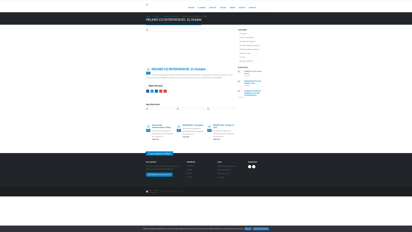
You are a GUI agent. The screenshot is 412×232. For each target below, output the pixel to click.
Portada (191, 7)
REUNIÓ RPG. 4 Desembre (193, 125)
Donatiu (232, 7)
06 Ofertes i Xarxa (245, 53)
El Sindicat (202, 7)
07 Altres (242, 57)
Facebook (147, 91)
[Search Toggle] (265, 3)
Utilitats (223, 7)
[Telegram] (264, 7)
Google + (160, 91)
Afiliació (242, 7)
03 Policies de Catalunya (247, 41)
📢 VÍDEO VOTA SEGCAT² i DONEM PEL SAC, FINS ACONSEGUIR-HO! (253, 93)
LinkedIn (156, 91)
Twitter (152, 91)
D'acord (248, 229)
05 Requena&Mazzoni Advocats (249, 49)
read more (155, 139)
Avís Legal (220, 177)
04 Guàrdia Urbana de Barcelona (249, 45)
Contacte (252, 7)
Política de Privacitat (223, 170)
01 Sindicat (242, 33)
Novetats (212, 7)
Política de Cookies (223, 173)
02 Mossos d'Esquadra (246, 37)
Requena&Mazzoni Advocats (226, 166)
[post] (240, 73)
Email (165, 91)
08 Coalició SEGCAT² (246, 61)
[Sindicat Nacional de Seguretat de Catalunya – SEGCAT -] (162, 6)
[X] (260, 7)
